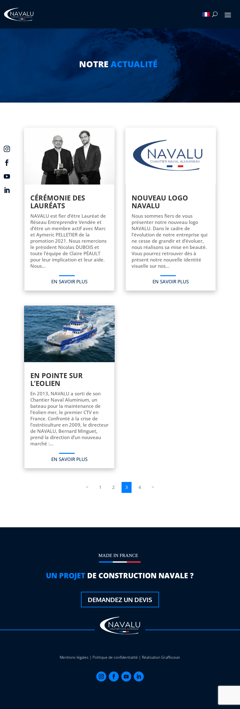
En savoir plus (69, 281)
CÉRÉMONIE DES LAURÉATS (57, 201)
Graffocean (170, 657)
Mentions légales (74, 657)
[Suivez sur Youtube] (126, 676)
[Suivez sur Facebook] (114, 676)
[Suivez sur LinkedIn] (139, 676)
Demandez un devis (120, 599)
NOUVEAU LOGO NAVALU (160, 201)
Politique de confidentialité (115, 657)
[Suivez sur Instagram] (101, 676)
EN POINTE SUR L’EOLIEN (56, 379)
